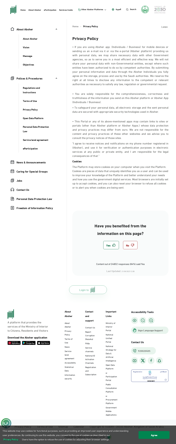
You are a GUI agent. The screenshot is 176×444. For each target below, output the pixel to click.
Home (23, 10)
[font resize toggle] (143, 320)
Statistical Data (69, 368)
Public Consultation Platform (111, 387)
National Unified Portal (109, 338)
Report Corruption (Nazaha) (90, 335)
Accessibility (70, 362)
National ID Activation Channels (90, 359)
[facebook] (151, 361)
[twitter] (143, 361)
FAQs (87, 343)
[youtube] (135, 361)
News (67, 347)
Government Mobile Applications (111, 410)
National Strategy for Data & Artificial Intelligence (111, 353)
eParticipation (50, 10)
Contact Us (90, 327)
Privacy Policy (68, 332)
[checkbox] (111, 245)
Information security (70, 376)
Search (133, 9)
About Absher (34, 10)
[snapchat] (159, 361)
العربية (118, 9)
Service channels (89, 349)
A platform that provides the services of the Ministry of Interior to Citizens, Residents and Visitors (28, 326)
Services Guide (66, 10)
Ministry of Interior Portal (110, 326)
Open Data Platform (110, 366)
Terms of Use (69, 340)
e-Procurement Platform (111, 399)
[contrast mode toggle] (135, 320)
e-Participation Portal (111, 376)
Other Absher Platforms (92, 9)
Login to (84, 289)
